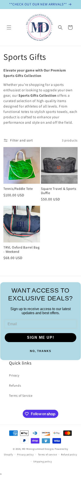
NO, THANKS (40, 351)
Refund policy (69, 454)
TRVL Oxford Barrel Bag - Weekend (21, 249)
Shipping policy (42, 461)
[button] (9, 27)
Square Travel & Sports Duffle (58, 191)
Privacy (14, 375)
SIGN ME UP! (40, 337)
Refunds (15, 385)
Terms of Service (21, 396)
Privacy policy (25, 454)
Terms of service (47, 454)
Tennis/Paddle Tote (18, 189)
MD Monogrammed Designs (38, 448)
